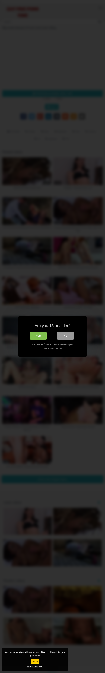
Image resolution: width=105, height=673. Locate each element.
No (65, 335)
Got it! (35, 661)
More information (35, 666)
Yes (38, 335)
